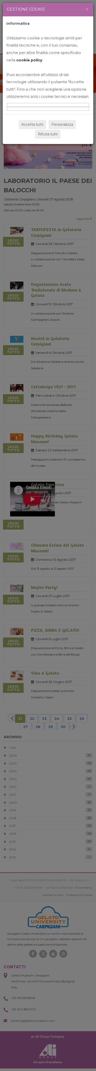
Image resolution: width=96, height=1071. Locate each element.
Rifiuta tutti (48, 134)
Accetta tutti (32, 124)
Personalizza (62, 124)
